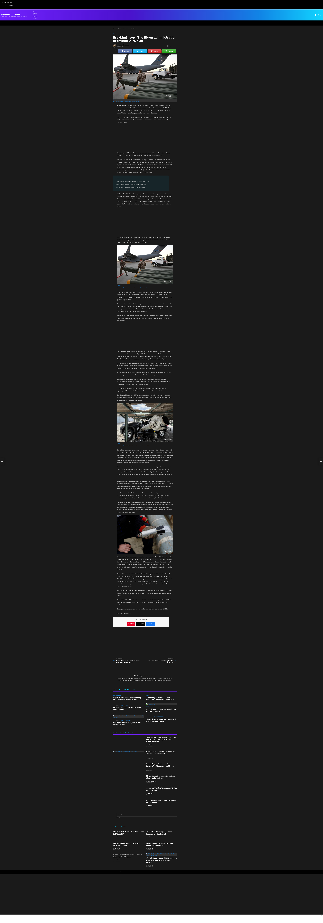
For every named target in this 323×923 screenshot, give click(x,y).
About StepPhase (8, 2)
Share (114, 99)
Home (5, 0)
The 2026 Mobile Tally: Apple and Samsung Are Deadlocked (159, 833)
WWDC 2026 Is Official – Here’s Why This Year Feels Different (160, 753)
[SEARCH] (321, 15)
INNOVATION (124, 705)
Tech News (35, 11)
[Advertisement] (145, 137)
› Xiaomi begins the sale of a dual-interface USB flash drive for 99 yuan (132, 181)
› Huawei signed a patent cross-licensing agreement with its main (130, 184)
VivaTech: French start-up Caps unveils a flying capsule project (161, 720)
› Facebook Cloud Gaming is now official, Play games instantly (130, 187)
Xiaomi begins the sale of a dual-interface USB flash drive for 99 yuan (160, 699)
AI (33, 10)
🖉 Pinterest (131, 623)
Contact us (6, 7)
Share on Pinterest (117, 101)
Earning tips (117, 695)
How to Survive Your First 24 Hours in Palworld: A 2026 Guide (127, 856)
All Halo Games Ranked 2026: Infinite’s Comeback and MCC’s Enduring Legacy (161, 860)
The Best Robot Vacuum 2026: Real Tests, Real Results (126, 844)
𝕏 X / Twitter (140, 623)
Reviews (35, 15)
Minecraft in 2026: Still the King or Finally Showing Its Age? (159, 844)
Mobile (148, 706)
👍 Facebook (150, 623)
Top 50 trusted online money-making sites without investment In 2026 (127, 699)
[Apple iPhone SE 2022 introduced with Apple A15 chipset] (161, 704)
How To (35, 16)
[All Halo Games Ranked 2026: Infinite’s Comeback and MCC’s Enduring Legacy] (161, 854)
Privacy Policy (7, 4)
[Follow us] (315, 15)
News (147, 695)
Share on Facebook (126, 101)
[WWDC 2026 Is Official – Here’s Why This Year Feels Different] (128, 751)
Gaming (35, 13)
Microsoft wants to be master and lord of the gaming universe (160, 777)
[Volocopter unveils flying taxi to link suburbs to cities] (128, 716)
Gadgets (35, 18)
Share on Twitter (135, 101)
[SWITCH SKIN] (318, 15)
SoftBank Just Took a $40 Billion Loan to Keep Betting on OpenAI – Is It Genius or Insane (161, 739)
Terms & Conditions (8, 5)
